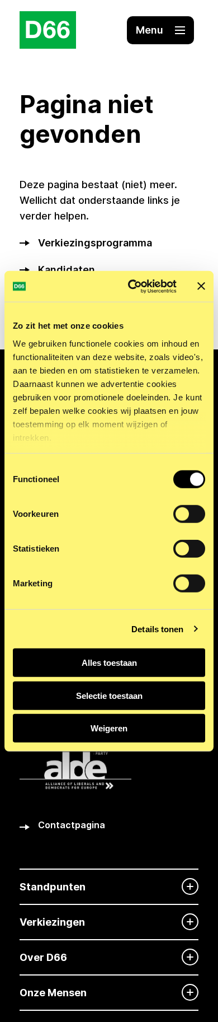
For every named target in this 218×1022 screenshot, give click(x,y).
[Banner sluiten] (201, 286)
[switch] (189, 514)
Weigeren (109, 728)
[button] (160, 30)
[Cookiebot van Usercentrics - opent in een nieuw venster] (132, 286)
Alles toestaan (109, 663)
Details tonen (157, 628)
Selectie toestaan (109, 695)
